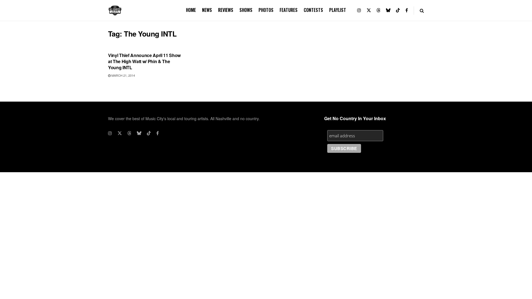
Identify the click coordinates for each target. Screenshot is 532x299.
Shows (245, 10)
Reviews (225, 10)
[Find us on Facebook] (406, 10)
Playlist (337, 10)
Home (191, 10)
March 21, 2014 (123, 75)
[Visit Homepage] (115, 10)
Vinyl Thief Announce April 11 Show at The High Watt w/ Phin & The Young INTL (144, 61)
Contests (313, 10)
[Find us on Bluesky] (388, 10)
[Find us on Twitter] (369, 10)
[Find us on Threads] (378, 10)
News (207, 10)
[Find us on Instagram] (359, 10)
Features (289, 10)
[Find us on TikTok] (398, 10)
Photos (266, 10)
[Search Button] (422, 10)
